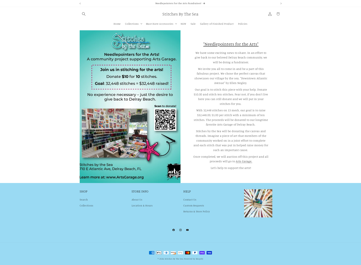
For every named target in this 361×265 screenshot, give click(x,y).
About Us (137, 199)
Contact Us (189, 199)
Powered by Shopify (193, 259)
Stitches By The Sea (174, 259)
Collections (86, 205)
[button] (84, 14)
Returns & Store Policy (196, 211)
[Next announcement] (281, 3)
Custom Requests (193, 205)
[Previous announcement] (80, 3)
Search (84, 199)
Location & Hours (142, 205)
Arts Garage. (244, 161)
